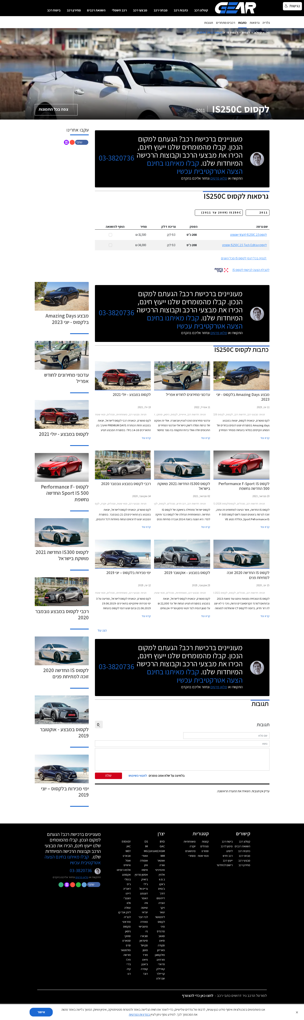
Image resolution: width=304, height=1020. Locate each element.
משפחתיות (190, 841)
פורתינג (161, 959)
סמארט (126, 940)
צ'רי (129, 964)
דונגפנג (144, 893)
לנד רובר (143, 917)
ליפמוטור (160, 917)
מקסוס (127, 926)
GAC (162, 846)
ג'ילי (146, 884)
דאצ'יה (127, 889)
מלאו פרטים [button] (81, 877)
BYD (162, 841)
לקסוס (246, 32)
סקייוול (144, 945)
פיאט (145, 959)
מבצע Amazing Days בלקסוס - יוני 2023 (67, 318)
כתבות (242, 22)
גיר (267, 32)
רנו (129, 974)
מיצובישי (143, 926)
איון (146, 865)
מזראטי (126, 922)
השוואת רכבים (96, 10)
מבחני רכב (161, 10)
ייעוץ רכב (228, 860)
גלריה (266, 22)
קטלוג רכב (201, 10)
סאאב (161, 936)
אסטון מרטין (141, 874)
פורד (145, 955)
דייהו (128, 893)
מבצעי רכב (140, 10)
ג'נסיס (161, 889)
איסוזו (145, 870)
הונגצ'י (127, 898)
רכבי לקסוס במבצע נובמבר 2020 (62, 614)
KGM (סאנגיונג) (156, 851)
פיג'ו (128, 959)
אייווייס (127, 865)
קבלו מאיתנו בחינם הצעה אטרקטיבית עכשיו (195, 167)
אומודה (144, 860)
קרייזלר (161, 974)
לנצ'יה (127, 917)
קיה (129, 969)
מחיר (143, 226)
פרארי (161, 964)
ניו (147, 931)
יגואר (162, 912)
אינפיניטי (160, 870)
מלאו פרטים (218, 178)
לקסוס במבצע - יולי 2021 (64, 433)
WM (162, 856)
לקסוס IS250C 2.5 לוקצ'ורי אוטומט (248, 235)
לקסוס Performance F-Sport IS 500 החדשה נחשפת (65, 492)
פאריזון (161, 950)
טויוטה (144, 908)
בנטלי (127, 879)
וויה (146, 903)
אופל (128, 860)
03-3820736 (116, 158)
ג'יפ (129, 884)
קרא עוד (264, 438)
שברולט (160, 978)
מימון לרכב (227, 846)
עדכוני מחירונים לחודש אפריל (66, 377)
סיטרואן (144, 940)
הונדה (161, 903)
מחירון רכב (74, 10)
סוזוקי (127, 936)
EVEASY (126, 841)
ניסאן (128, 931)
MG (146, 851)
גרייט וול (143, 889)
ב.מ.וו (162, 879)
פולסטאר (126, 950)
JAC (128, 846)
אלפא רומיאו (124, 870)
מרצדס (161, 931)
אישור (41, 1012)
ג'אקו (162, 884)
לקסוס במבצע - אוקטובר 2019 (64, 732)
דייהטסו (161, 898)
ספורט (205, 851)
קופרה (144, 969)
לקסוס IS (232, 32)
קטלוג (258, 32)
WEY (128, 851)
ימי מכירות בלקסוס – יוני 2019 (65, 791)
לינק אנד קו (124, 912)
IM (146, 846)
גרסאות (255, 22)
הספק (193, 226)
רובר (145, 974)
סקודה (161, 945)
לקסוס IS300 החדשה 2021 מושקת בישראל (62, 555)
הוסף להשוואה (115, 226)
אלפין (162, 874)
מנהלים (204, 846)
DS (146, 841)
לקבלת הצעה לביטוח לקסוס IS (250, 270)
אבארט (127, 856)
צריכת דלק (168, 226)
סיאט (162, 940)
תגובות (208, 22)
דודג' (162, 893)
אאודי (145, 856)
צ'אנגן (144, 964)
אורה (162, 865)
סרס (128, 945)
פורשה (127, 955)
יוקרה (193, 846)
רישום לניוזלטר (225, 865)
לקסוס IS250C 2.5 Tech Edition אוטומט (244, 245)
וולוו (129, 903)
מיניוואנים (190, 851)
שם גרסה (262, 226)
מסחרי (192, 856)
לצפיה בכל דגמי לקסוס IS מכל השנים (243, 258)
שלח (108, 775)
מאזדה (144, 922)
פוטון (145, 950)
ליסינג (229, 851)
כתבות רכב (181, 10)
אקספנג (126, 874)
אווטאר (161, 860)
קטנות (205, 841)
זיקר (162, 908)
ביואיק (144, 879)
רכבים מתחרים (225, 22)
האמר (144, 898)
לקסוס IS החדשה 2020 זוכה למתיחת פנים (66, 673)
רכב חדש (228, 856)
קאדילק (160, 969)
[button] (82, 142)
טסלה (127, 908)
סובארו (144, 936)
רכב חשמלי (119, 10)
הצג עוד (102, 630)
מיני (163, 926)
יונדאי (145, 912)
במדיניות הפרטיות (139, 1014)
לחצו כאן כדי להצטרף (197, 995)
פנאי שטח (203, 856)
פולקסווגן (160, 955)
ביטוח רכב (54, 10)
